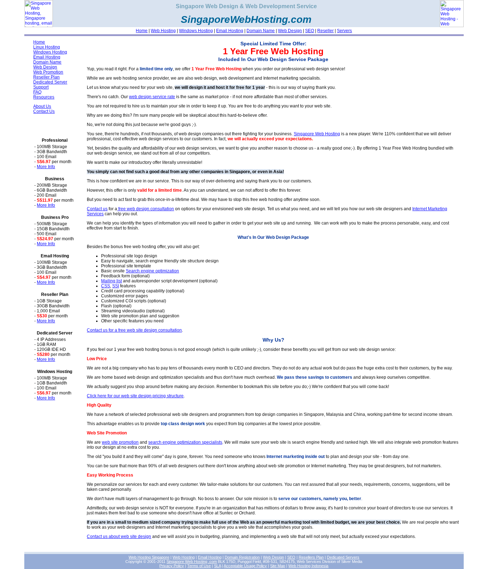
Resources (43, 97)
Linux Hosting (46, 47)
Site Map (277, 566)
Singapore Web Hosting (317, 133)
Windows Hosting (196, 30)
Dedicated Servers (343, 557)
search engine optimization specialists (185, 442)
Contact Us (44, 111)
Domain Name (261, 30)
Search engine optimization (152, 270)
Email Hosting (229, 30)
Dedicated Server (50, 82)
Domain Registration (242, 557)
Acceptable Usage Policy (245, 566)
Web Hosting (163, 30)
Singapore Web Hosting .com (191, 561)
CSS (105, 285)
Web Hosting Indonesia (308, 566)
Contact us (97, 208)
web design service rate (152, 96)
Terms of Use (199, 566)
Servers (344, 30)
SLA (217, 566)
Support (41, 87)
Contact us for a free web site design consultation (134, 330)
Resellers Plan (311, 557)
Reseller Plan (46, 77)
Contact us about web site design (119, 536)
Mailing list (111, 280)
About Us (42, 106)
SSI (115, 285)
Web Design (290, 30)
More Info (46, 166)
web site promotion (120, 442)
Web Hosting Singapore (149, 557)
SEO (309, 30)
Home (142, 30)
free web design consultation (145, 208)
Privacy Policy (171, 566)
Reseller (325, 30)
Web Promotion (48, 72)
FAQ (37, 92)
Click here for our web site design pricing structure (135, 395)
